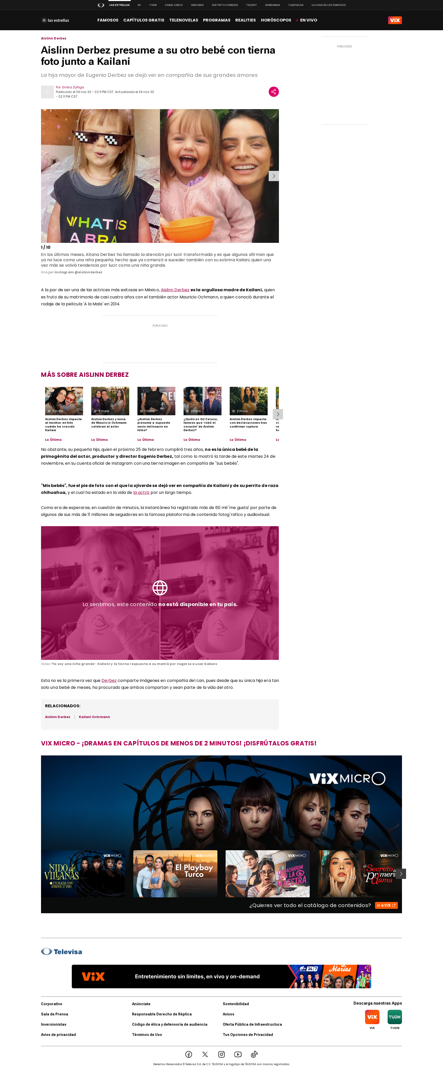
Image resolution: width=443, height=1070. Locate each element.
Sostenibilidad (236, 1004)
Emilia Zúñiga (73, 87)
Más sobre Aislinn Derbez (85, 374)
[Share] (274, 92)
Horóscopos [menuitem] (276, 20)
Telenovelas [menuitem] (183, 20)
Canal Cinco (174, 5)
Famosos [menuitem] (107, 20)
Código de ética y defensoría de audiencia (169, 1024)
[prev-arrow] (42, 176)
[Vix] (395, 20)
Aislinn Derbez (54, 38)
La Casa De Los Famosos (329, 5)
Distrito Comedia (225, 5)
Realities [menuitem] (245, 20)
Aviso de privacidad (58, 1035)
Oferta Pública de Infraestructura (252, 1024)
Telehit (251, 5)
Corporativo (51, 1004)
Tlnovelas (296, 5)
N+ (139, 5)
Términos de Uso (147, 1035)
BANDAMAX (272, 5)
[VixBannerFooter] (221, 976)
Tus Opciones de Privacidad (248, 1035)
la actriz (141, 492)
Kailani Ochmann (94, 717)
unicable (197, 5)
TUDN (153, 5)
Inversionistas (53, 1024)
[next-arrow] (274, 176)
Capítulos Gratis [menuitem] (143, 20)
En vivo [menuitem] (308, 20)
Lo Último (53, 440)
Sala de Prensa (54, 1014)
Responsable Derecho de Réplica (162, 1014)
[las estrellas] (55, 20)
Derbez (109, 680)
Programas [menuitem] (216, 20)
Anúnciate (141, 1004)
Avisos (228, 1014)
